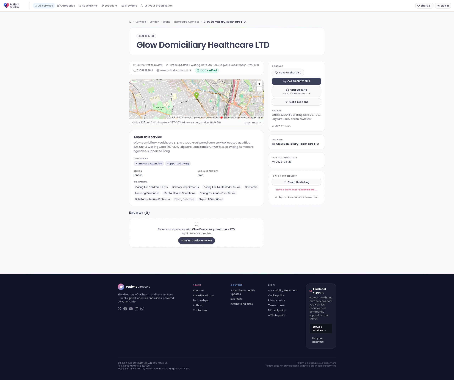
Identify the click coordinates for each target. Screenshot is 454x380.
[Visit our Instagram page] (142, 308)
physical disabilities (210, 199)
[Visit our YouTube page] (131, 308)
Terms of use (276, 305)
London (154, 22)
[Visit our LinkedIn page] (136, 308)
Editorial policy (277, 310)
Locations (111, 5)
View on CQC (283, 125)
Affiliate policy (277, 315)
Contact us (200, 310)
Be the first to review (149, 65)
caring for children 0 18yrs (151, 187)
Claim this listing (298, 182)
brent (201, 175)
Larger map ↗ (252, 122)
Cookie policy (276, 295)
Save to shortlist (290, 72)
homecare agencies (149, 163)
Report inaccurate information (298, 197)
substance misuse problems (152, 199)
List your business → (319, 340)
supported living (178, 163)
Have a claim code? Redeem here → (296, 189)
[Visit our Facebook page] (125, 308)
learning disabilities (147, 193)
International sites (242, 304)
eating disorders (184, 199)
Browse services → (319, 328)
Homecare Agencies (186, 22)
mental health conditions (179, 193)
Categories (67, 5)
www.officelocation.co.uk (175, 70)
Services (140, 22)
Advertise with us (203, 295)
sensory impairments (185, 187)
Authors (198, 305)
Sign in (445, 5)
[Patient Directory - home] (16, 5)
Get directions (298, 102)
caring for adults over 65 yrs (218, 193)
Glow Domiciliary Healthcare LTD (297, 144)
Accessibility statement (282, 290)
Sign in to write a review (196, 240)
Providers (131, 5)
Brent (166, 22)
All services (45, 5)
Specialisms (90, 5)
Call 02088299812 (298, 81)
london (138, 175)
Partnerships (200, 300)
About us (198, 290)
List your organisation (159, 5)
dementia (251, 187)
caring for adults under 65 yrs (221, 187)
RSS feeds (237, 299)
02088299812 (145, 70)
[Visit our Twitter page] (119, 308)
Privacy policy (276, 300)
